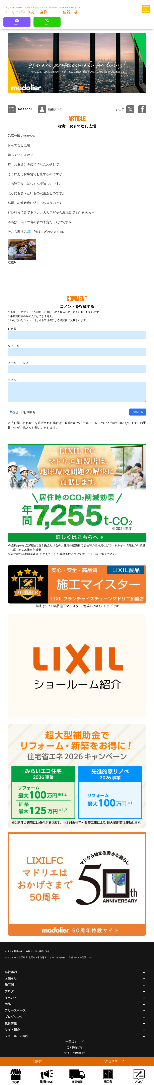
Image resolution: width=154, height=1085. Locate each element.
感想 (15, 412)
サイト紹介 (12, 1029)
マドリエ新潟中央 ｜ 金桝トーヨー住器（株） (61, 7)
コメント (14, 380)
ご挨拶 (37, 1061)
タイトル (14, 346)
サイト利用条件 (74, 1053)
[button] (74, 87)
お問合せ (30, 412)
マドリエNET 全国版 (13, 7)
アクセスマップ (113, 1061)
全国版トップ (74, 1041)
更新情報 (11, 1023)
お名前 (12, 329)
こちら (92, 553)
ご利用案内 (74, 1047)
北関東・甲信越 (32, 7)
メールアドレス (18, 363)
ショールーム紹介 (17, 1036)
